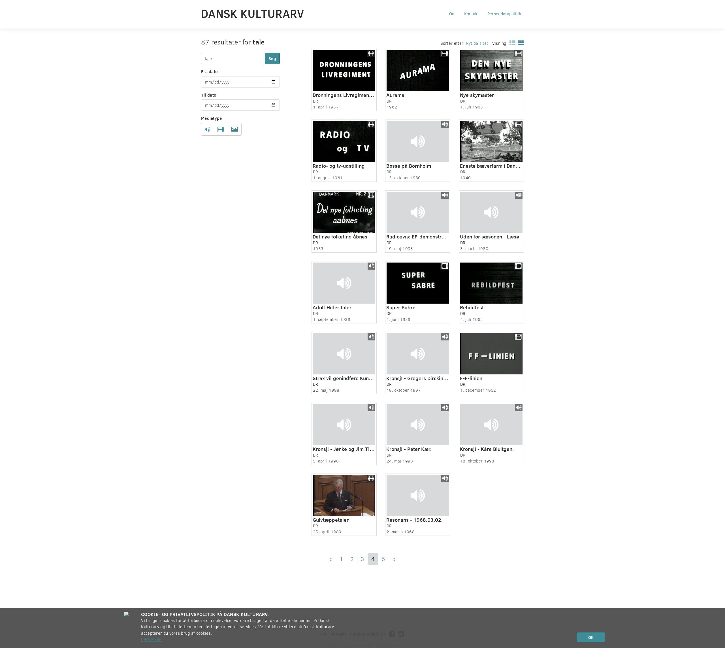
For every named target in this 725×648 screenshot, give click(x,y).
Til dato (208, 95)
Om (452, 13)
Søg (272, 58)
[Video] (221, 129)
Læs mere (151, 639)
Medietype (211, 118)
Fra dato (209, 71)
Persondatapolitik (504, 13)
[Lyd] (207, 129)
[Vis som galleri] (520, 42)
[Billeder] (235, 129)
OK (591, 637)
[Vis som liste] (511, 42)
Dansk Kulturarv (252, 13)
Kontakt (471, 13)
